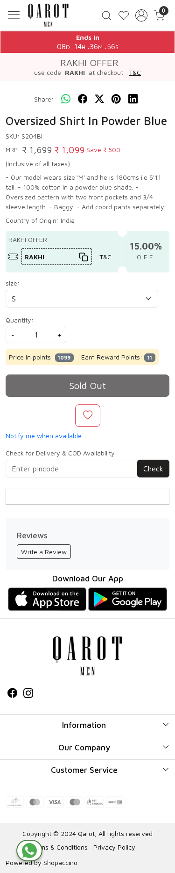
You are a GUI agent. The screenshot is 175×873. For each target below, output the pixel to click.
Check (153, 468)
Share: (44, 99)
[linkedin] (133, 99)
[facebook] (82, 99)
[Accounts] (141, 15)
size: (13, 283)
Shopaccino (60, 862)
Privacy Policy (114, 847)
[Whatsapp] (65, 99)
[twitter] (99, 99)
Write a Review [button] (44, 552)
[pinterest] (116, 99)
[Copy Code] (82, 257)
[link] (106, 15)
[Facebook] (13, 694)
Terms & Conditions (59, 847)
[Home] (48, 15)
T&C (135, 72)
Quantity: (20, 320)
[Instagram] (28, 694)
